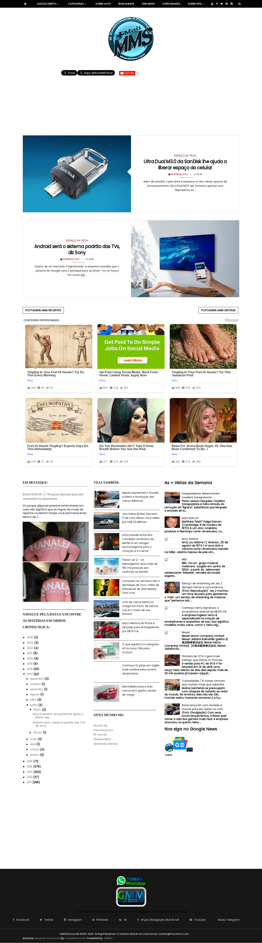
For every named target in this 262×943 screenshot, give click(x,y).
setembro (37, 689)
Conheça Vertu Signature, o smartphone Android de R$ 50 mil (204, 610)
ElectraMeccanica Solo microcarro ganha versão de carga (139, 690)
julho (33, 700)
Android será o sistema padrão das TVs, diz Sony (77, 249)
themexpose (196, 934)
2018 (30, 669)
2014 (30, 772)
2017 (30, 674)
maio (34, 739)
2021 (30, 653)
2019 (30, 664)
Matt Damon (190, 518)
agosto (35, 694)
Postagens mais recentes (43, 310)
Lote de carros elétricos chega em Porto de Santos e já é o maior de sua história (140, 608)
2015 (30, 766)
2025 (30, 637)
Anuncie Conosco (47, 938)
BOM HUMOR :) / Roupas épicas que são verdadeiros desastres (53, 496)
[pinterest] (227, 4)
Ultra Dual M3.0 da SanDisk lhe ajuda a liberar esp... (58, 715)
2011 (29, 782)
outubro (36, 684)
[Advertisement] (131, 103)
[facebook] (217, 4)
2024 (30, 643)
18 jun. (37, 710)
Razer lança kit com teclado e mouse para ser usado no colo (202, 707)
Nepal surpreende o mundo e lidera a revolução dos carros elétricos (140, 497)
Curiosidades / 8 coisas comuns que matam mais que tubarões (203, 683)
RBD (184, 559)
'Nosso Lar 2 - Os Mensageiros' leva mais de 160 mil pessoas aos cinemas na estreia (139, 566)
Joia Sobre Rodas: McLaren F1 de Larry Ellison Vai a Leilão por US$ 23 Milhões (141, 518)
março (35, 749)
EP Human (100, 734)
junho (34, 705)
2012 (30, 777)
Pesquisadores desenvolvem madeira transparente (201, 495)
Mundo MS (100, 725)
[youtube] (212, 4)
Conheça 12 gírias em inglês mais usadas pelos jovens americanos (140, 669)
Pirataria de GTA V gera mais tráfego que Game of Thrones (202, 658)
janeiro (35, 755)
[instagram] (232, 4)
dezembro (37, 679)
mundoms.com (75, 938)
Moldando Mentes (106, 744)
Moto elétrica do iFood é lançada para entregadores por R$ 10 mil (140, 627)
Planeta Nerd (102, 739)
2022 (30, 648)
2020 (30, 658)
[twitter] (221, 4)
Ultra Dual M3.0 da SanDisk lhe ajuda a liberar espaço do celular (185, 164)
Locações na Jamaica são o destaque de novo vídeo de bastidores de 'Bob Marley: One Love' (141, 587)
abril (33, 744)
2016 (30, 761)
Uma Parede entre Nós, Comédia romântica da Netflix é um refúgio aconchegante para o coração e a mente (138, 543)
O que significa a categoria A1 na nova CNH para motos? (140, 648)
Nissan (186, 632)
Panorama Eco (103, 730)
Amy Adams (190, 539)
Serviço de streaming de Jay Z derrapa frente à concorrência (202, 585)
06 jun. (38, 732)
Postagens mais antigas (218, 310)
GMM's (108, 938)
